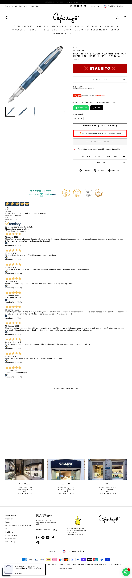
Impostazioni (34, 6)
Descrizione (100, 79)
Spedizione (77, 89)
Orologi (17, 30)
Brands (115, 30)
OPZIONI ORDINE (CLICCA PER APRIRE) (100, 126)
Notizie (74, 33)
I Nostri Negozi (10, 516)
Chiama (98, 108)
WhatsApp (82, 108)
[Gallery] (66, 469)
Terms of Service (11, 535)
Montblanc (79, 50)
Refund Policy (10, 542)
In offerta (59, 33)
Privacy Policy (10, 538)
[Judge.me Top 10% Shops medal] (98, 193)
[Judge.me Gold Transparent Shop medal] (66, 193)
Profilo (7, 6)
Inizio (75, 47)
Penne (33, 30)
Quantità (78, 114)
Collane (75, 26)
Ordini (14, 6)
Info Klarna (9, 532)
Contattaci (100, 162)
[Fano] (107, 469)
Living (67, 30)
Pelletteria (50, 30)
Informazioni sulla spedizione (100, 157)
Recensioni (23, 6)
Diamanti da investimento (91, 30)
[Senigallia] (24, 469)
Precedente (10, 231)
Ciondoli (111, 26)
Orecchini (92, 26)
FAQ (6, 529)
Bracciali (58, 26)
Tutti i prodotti (23, 26)
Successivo (21, 231)
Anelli (41, 26)
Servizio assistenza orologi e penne (18, 525)
